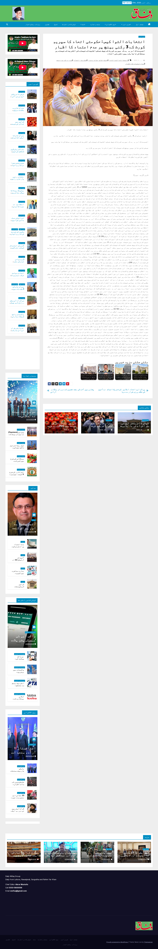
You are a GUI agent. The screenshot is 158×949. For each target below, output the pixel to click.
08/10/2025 (30, 756)
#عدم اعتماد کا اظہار (135, 64)
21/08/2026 (142, 859)
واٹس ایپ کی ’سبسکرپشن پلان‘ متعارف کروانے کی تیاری (23, 642)
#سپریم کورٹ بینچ (65, 60)
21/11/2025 (30, 419)
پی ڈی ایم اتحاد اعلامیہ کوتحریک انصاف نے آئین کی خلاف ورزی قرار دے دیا (121, 390)
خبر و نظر (21, 229)
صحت (82, 24)
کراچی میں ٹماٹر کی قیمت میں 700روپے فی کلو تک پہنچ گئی (62, 426)
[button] (7, 24)
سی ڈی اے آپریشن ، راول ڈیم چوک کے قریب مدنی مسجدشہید (17, 304)
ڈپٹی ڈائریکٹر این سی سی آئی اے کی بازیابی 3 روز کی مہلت (134, 426)
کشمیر (47, 24)
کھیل (55, 24)
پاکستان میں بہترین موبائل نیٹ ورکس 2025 (18, 673)
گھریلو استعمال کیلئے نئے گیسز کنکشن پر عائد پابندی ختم (17, 249)
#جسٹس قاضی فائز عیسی (98, 60)
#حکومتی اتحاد (80, 60)
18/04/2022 (30, 532)
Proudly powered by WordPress (117, 942)
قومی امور (126, 24)
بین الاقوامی (110, 24)
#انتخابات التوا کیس (119, 60)
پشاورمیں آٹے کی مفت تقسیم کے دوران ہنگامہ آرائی (72, 390)
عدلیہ (33, 520)
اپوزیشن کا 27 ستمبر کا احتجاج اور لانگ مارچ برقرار (136, 855)
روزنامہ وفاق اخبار (32, 24)
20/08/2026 (32, 859)
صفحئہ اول (139, 24)
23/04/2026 (29, 644)
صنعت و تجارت (95, 24)
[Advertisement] (21, 353)
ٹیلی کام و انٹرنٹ (69, 24)
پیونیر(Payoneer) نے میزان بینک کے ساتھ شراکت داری (16, 434)
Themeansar (148, 942)
